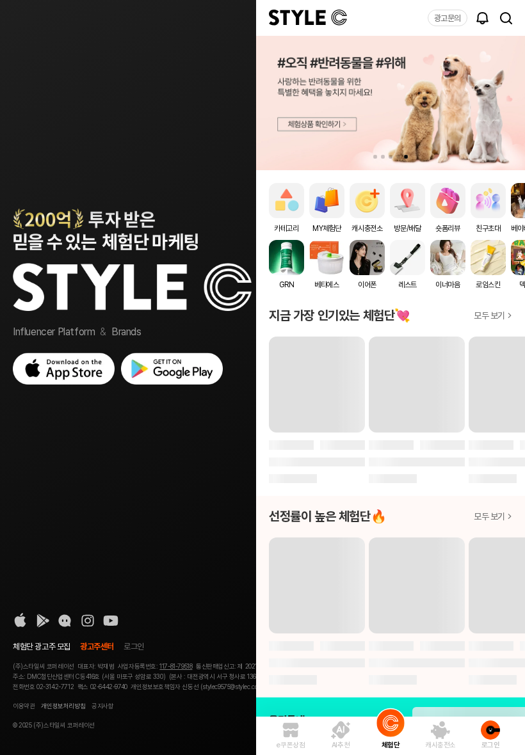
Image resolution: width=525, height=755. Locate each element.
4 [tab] (398, 157)
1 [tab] (375, 157)
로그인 (134, 646)
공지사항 (102, 706)
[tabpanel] (390, 103)
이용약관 (24, 706)
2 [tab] (383, 157)
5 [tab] (406, 157)
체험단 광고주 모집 (41, 646)
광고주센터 (97, 646)
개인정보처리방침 (63, 706)
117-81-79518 (175, 666)
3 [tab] (390, 157)
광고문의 (447, 18)
